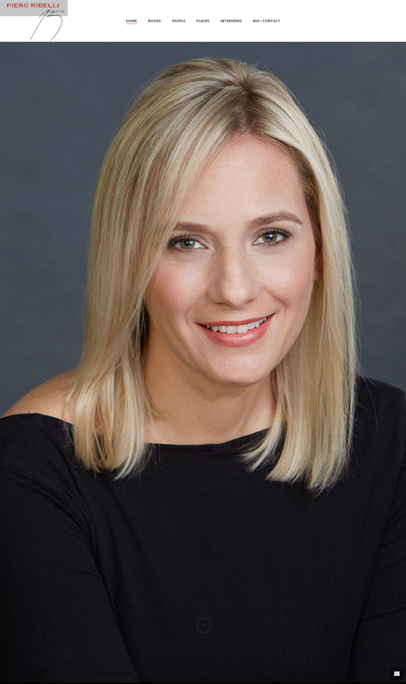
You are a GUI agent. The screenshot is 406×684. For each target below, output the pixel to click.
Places (202, 20)
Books (154, 20)
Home (131, 20)
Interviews (231, 20)
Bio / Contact (266, 20)
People (178, 20)
